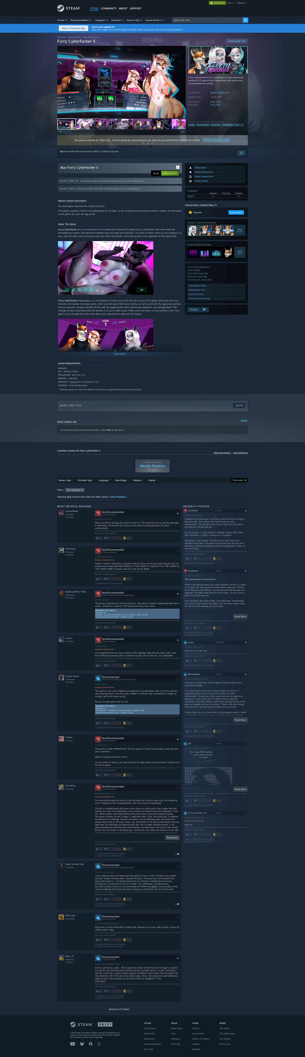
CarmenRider (71, 511)
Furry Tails (215, 102)
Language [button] (103, 480)
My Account (225, 1044)
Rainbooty (70, 549)
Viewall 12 (239, 230)
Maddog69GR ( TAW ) (75, 592)
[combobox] (207, 20)
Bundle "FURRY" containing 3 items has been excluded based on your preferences (99, 188)
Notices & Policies (200, 1039)
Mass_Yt (69, 956)
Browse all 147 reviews (119, 1009)
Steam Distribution (152, 1044)
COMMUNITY (109, 8)
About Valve (176, 1028)
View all (244, 421)
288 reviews (70, 919)
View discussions (196, 294)
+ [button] (241, 125)
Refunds (196, 1049)
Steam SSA (149, 1033)
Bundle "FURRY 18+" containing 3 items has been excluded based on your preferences (102, 181)
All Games (61, 37)
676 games (69, 552)
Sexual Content (203, 125)
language (240, 3)
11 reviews (69, 867)
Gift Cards (148, 1049)
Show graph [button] (238, 480)
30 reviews (69, 682)
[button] (62, 20)
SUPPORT (136, 8)
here (109, 430)
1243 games (70, 679)
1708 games (70, 595)
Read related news (197, 290)
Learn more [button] (236, 212)
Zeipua (68, 737)
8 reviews (69, 740)
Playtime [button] (137, 480)
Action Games (74, 37)
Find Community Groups (199, 298)
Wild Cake (70, 915)
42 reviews (69, 555)
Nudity (191, 125)
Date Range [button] (120, 480)
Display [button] (151, 480)
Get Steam (225, 1028)
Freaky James (72, 676)
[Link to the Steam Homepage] (68, 11)
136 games (69, 514)
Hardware (175, 1039)
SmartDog (70, 785)
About (123, 8)
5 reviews (69, 962)
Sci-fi (237, 125)
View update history (198, 285)
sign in (230, 3)
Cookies (196, 1044)
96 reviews (69, 598)
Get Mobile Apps (227, 1033)
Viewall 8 (239, 252)
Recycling (175, 1044)
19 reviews (69, 517)
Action (197, 270)
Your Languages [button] (73, 490)
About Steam (150, 1028)
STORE (94, 8)
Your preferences (240, 453)
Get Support (225, 1039)
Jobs (173, 1033)
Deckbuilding (228, 125)
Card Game (215, 125)
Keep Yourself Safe (74, 864)
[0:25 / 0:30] (121, 82)
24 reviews (69, 641)
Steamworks (149, 1039)
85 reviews (69, 789)
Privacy (195, 1028)
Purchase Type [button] (85, 480)
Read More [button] (172, 837)
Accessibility (198, 1033)
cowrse (68, 638)
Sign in (63, 151)
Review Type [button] (65, 480)
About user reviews (222, 453)
